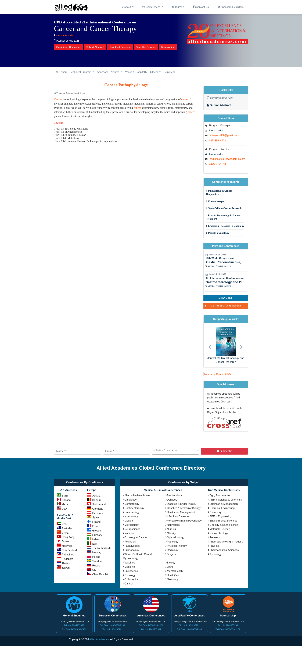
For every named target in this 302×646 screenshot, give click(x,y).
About (64, 71)
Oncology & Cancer (135, 537)
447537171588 (217, 164)
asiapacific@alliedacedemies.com (190, 621)
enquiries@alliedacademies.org (227, 158)
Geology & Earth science (224, 524)
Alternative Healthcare (137, 495)
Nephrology (173, 524)
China (65, 532)
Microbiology (131, 524)
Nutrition (129, 533)
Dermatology (131, 503)
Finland (96, 521)
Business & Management (224, 503)
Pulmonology (131, 549)
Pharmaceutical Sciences (224, 549)
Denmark (97, 513)
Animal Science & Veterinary (226, 499)
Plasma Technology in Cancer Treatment (223, 217)
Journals (179, 6)
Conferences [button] (153, 6)
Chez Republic (100, 574)
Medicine (129, 566)
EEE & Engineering (220, 516)
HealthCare (173, 575)
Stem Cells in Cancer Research (224, 208)
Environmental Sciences (223, 520)
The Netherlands (101, 548)
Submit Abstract (95, 47)
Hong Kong (68, 537)
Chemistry (215, 512)
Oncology (129, 575)
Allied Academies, (99, 639)
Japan (65, 541)
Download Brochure (120, 47)
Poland (96, 556)
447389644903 (217, 140)
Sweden (97, 561)
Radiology (172, 549)
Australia (67, 528)
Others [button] (154, 71)
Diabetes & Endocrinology (181, 503)
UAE (64, 523)
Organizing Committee (68, 47)
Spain (95, 517)
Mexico (66, 504)
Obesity (171, 533)
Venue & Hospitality (136, 71)
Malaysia (67, 545)
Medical (128, 520)
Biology (171, 562)
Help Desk (169, 71)
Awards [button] (115, 71)
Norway (96, 552)
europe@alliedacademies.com (112, 621)
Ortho (170, 566)
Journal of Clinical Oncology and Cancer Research (225, 359)
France (96, 526)
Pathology (172, 541)
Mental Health (175, 570)
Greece (96, 530)
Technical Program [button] (81, 71)
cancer (184, 99)
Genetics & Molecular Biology (184, 507)
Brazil (65, 495)
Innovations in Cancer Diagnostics (219, 193)
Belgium (97, 499)
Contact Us (202, 6)
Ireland (96, 539)
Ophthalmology (175, 537)
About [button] (127, 6)
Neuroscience (132, 528)
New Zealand (69, 550)
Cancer (58, 99)
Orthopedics (131, 579)
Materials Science (220, 528)
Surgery (171, 554)
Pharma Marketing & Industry (226, 541)
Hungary (97, 534)
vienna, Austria (64, 35)
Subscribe (225, 451)
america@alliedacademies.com (151, 621)
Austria (96, 495)
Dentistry (172, 499)
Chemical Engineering (222, 507)
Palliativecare (132, 545)
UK (94, 569)
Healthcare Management (181, 512)
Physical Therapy (177, 545)
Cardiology (130, 499)
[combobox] (175, 451)
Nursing (171, 528)
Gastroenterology (134, 507)
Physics (214, 545)
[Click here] (56, 72)
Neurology (173, 579)
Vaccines (129, 562)
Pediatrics (130, 541)
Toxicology (216, 554)
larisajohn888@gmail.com (224, 135)
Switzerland (99, 504)
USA (64, 508)
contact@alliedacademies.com (74, 621)
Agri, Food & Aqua (220, 495)
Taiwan (66, 567)
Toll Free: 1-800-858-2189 (74, 629)
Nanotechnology (219, 533)
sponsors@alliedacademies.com (228, 621)
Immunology (131, 516)
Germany (97, 508)
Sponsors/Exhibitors (232, 6)
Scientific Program (146, 47)
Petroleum (215, 537)
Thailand (66, 563)
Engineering (131, 570)
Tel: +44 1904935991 (74, 625)
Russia (96, 565)
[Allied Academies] (71, 7)
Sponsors (102, 71)
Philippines (68, 554)
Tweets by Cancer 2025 (217, 374)
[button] (210, 345)
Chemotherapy (215, 201)
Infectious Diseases (178, 516)
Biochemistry (174, 495)
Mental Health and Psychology (184, 520)
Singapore (67, 558)
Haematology (132, 512)
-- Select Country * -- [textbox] (165, 450)
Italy (94, 543)
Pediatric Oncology (218, 233)
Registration (168, 47)
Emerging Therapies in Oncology (225, 226)
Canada (66, 499)
